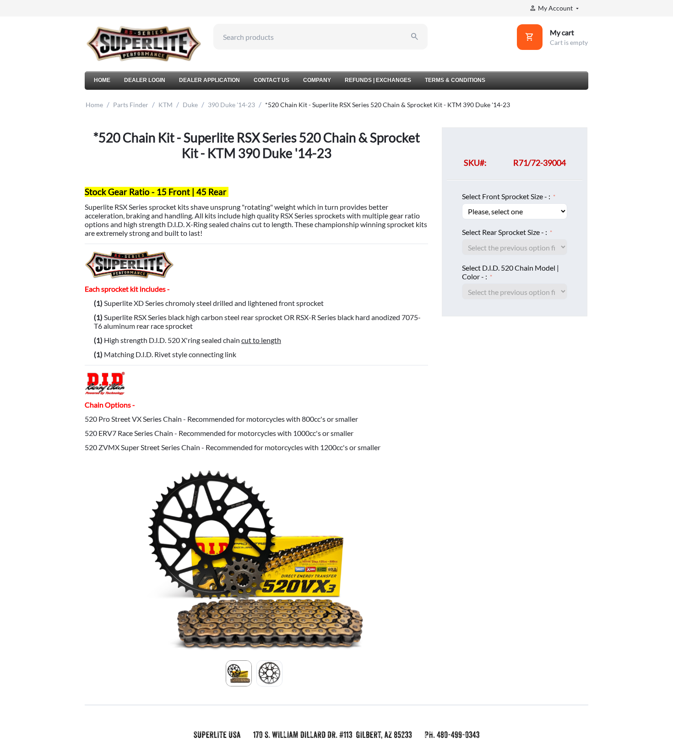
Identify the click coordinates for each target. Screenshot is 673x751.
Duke (190, 105)
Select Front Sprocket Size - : (507, 196)
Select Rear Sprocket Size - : (505, 232)
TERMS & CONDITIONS (455, 80)
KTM (165, 105)
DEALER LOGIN (144, 80)
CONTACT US (271, 80)
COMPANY (317, 80)
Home (94, 105)
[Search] (415, 37)
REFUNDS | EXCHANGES (378, 80)
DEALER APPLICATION (209, 80)
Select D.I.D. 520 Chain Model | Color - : (510, 272)
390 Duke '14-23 (231, 105)
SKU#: (475, 163)
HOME (102, 80)
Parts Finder (130, 105)
